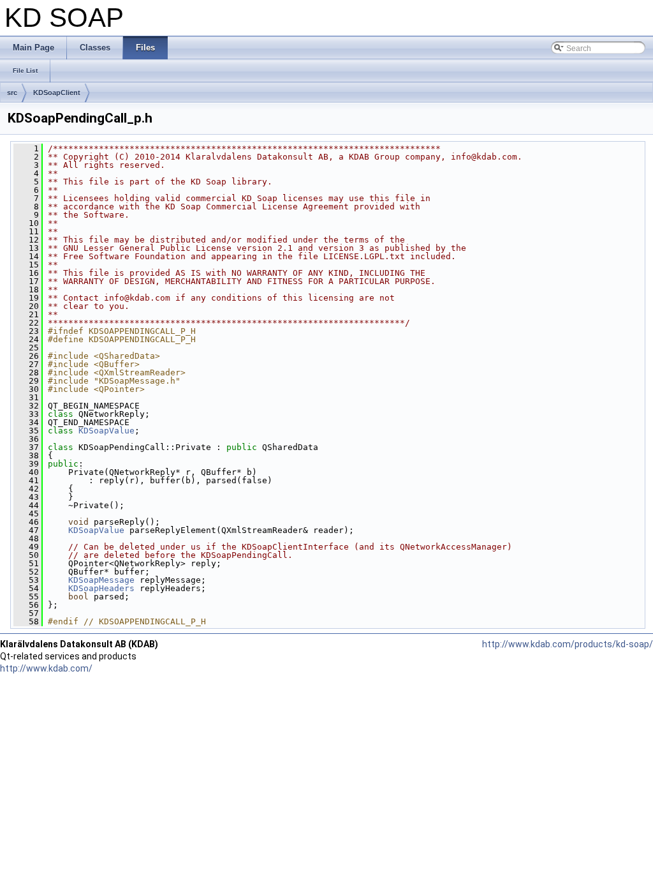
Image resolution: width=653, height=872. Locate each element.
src (12, 92)
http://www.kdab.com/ (46, 668)
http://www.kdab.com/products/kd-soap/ (567, 644)
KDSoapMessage (101, 580)
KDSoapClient (56, 92)
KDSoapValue (106, 430)
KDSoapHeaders (101, 588)
